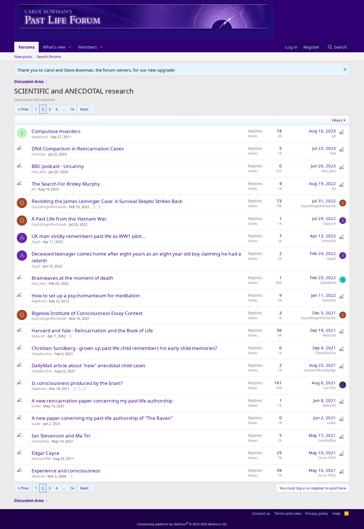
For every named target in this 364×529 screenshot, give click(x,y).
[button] (70, 47)
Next (84, 109)
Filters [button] (337, 120)
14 (72, 109)
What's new (54, 47)
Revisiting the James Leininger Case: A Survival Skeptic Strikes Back (107, 201)
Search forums (49, 56)
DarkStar (39, 154)
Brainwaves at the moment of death (72, 278)
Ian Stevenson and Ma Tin (61, 435)
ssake (36, 406)
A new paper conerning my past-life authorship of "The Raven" (102, 418)
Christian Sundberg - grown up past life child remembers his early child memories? (124, 348)
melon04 (329, 300)
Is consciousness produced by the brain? (77, 383)
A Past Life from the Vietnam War (69, 218)
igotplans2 (40, 136)
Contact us (261, 513)
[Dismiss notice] (344, 70)
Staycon (329, 223)
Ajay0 (36, 241)
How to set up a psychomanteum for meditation (86, 295)
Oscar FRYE (327, 457)
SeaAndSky (40, 441)
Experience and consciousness (66, 470)
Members (87, 47)
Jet (334, 136)
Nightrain (39, 301)
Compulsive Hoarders (56, 131)
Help (336, 513)
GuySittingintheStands (49, 206)
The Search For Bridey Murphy (66, 184)
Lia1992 (329, 387)
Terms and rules (287, 513)
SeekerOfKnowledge (320, 370)
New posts (23, 56)
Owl (333, 153)
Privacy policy (316, 513)
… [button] (63, 109)
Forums (26, 47)
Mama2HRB (41, 458)
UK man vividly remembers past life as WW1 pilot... (89, 236)
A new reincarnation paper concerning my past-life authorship (102, 400)
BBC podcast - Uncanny (58, 166)
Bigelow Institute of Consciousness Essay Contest (87, 313)
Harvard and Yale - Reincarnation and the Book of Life (92, 330)
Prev (25, 109)
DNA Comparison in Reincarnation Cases (78, 148)
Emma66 (329, 240)
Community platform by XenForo (182, 524)
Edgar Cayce (45, 453)
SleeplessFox (42, 353)
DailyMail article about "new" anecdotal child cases (88, 365)
